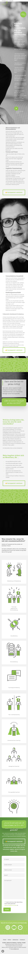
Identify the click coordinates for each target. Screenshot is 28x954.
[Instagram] (7, 927)
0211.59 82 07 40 (15, 948)
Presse (4, 939)
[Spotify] (20, 927)
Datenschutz (15, 939)
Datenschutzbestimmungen (10, 905)
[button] (25, 3)
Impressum (22, 939)
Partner (9, 939)
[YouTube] (14, 927)
